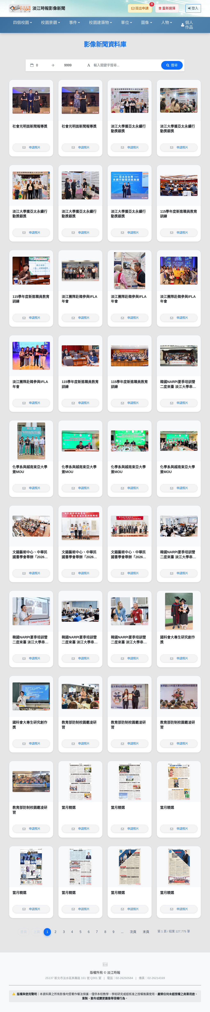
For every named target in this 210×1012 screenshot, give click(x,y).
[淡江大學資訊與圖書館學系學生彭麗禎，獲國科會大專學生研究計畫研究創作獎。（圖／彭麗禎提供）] (31, 696)
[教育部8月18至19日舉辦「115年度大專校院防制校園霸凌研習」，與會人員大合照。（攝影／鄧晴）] (31, 781)
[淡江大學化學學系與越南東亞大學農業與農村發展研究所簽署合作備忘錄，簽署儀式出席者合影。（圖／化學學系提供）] (178, 441)
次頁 (133, 932)
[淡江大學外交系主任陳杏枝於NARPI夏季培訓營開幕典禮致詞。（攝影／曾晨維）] (178, 526)
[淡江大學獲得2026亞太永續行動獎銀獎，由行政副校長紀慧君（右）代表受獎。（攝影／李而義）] (129, 185)
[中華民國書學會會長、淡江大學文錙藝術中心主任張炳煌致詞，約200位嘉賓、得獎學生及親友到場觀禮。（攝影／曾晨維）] (31, 526)
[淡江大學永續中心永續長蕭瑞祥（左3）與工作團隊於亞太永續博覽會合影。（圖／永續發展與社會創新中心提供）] (31, 185)
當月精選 (69, 808)
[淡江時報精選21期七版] (129, 781)
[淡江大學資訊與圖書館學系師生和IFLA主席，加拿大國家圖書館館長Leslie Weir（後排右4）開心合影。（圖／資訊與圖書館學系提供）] (178, 270)
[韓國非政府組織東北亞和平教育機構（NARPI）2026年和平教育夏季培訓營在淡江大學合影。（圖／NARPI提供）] (178, 356)
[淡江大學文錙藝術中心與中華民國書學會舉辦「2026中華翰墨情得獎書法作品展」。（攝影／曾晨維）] (129, 526)
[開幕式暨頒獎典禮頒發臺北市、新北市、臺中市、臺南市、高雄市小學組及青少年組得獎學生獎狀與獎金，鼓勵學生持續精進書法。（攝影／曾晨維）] (80, 526)
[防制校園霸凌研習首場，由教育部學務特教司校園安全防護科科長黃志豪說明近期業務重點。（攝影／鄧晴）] (80, 696)
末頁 (146, 932)
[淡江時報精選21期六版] (178, 781)
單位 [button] (125, 22)
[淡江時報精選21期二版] (178, 866)
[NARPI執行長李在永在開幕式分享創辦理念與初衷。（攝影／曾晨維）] (31, 611)
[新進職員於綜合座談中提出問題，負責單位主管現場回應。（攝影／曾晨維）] (80, 356)
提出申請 (143, 7)
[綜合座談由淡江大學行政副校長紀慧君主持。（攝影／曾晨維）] (31, 270)
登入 (195, 8)
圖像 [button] (145, 22)
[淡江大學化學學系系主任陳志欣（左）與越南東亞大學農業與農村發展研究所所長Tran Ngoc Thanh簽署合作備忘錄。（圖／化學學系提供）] (80, 441)
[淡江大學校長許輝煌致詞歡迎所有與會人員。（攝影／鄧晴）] (178, 696)
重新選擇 (168, 8)
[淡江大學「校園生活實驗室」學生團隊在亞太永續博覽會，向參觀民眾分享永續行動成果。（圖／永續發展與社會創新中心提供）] (178, 100)
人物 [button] (165, 22)
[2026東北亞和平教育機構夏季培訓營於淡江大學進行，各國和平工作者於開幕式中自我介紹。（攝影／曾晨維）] (80, 611)
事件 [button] (73, 22)
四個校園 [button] (21, 22)
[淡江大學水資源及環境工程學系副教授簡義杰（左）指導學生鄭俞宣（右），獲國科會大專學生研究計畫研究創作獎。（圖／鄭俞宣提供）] (178, 611)
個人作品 (189, 24)
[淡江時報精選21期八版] (80, 781)
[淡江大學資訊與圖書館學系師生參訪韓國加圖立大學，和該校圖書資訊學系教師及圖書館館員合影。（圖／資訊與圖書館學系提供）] (80, 270)
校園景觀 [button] (49, 22)
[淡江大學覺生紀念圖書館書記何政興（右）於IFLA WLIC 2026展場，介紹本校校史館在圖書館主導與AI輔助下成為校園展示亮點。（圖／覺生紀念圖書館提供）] (129, 270)
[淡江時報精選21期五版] (31, 866)
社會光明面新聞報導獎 (30, 126)
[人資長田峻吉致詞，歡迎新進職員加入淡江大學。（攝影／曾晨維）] (178, 185)
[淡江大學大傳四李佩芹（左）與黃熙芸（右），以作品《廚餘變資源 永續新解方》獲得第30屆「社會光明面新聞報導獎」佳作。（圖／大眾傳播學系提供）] (31, 100)
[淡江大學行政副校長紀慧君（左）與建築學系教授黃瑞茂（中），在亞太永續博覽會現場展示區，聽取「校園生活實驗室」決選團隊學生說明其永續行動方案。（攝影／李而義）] (80, 185)
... (122, 932)
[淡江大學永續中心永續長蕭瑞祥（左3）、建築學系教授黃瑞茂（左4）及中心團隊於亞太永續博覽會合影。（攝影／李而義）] (129, 100)
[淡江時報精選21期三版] (129, 866)
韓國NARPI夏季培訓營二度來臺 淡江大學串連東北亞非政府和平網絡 (178, 386)
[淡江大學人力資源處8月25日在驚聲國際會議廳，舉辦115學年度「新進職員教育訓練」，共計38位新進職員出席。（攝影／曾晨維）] (129, 356)
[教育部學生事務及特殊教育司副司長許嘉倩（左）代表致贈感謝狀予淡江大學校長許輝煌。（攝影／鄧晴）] (129, 696)
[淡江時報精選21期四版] (80, 866)
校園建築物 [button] (99, 22)
